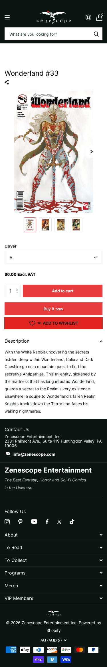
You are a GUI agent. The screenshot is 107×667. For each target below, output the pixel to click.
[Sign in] (88, 17)
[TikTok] (72, 521)
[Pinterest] (20, 521)
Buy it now (53, 308)
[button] (18, 286)
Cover (11, 246)
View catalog (8, 17)
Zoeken (96, 33)
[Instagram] (7, 521)
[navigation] (30, 224)
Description (17, 341)
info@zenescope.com (34, 454)
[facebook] (47, 521)
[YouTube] (34, 521)
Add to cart (62, 290)
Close (53, 535)
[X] (59, 522)
